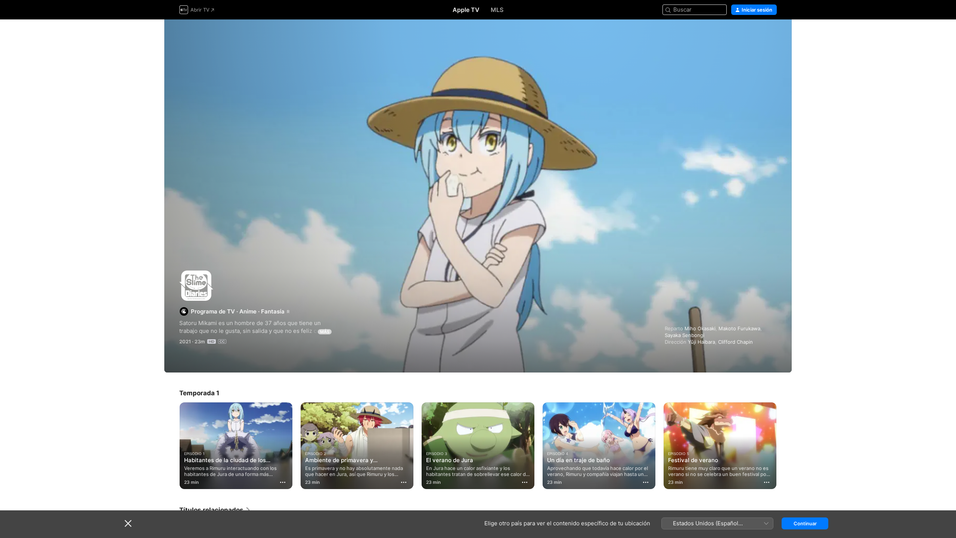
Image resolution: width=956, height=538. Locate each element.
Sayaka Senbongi (684, 335)
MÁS (324, 331)
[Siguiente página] (784, 446)
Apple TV (466, 9)
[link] (215, 510)
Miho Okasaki (700, 328)
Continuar (805, 523)
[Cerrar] (128, 523)
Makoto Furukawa (739, 328)
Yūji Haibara (701, 342)
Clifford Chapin (735, 342)
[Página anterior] (172, 446)
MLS (497, 9)
